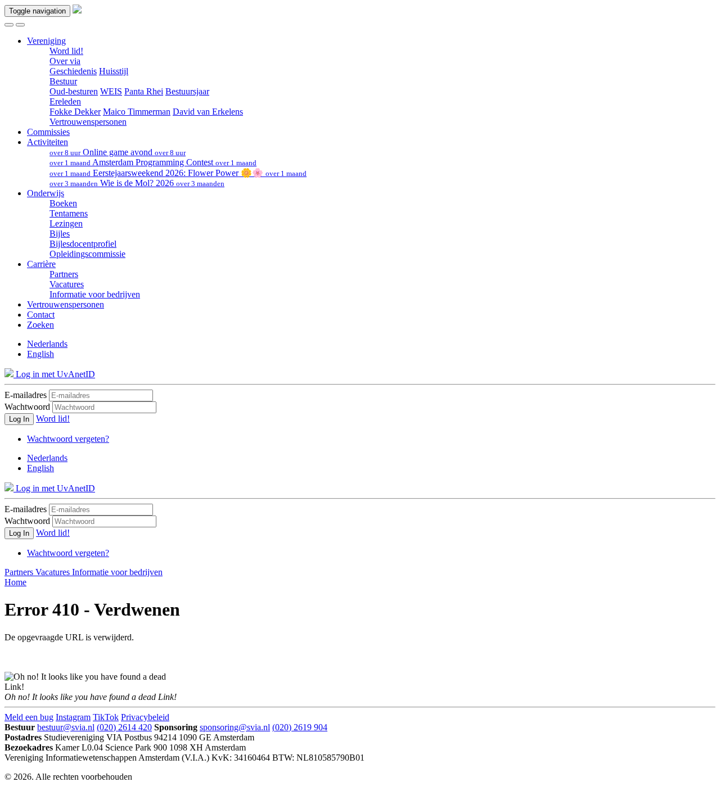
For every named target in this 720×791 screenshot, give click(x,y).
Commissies (48, 132)
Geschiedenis (73, 71)
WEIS (111, 91)
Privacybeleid (145, 717)
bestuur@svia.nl (65, 727)
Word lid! (66, 51)
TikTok (106, 717)
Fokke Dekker (75, 111)
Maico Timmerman (136, 111)
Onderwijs (45, 193)
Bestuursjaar (187, 91)
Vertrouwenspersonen (88, 121)
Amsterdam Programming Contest (153, 162)
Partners (64, 274)
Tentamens (69, 213)
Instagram (73, 717)
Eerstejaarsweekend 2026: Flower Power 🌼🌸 (178, 173)
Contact (41, 314)
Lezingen (66, 223)
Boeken (63, 203)
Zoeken (40, 324)
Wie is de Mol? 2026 (137, 183)
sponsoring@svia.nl (235, 727)
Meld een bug (28, 717)
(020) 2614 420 (124, 727)
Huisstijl (113, 71)
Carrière (41, 264)
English (40, 354)
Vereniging (46, 41)
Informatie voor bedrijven (95, 294)
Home (15, 582)
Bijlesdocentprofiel (83, 243)
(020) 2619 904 (299, 727)
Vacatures (67, 284)
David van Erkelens (208, 111)
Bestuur (63, 81)
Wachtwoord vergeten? (68, 439)
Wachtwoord (27, 407)
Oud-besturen (74, 91)
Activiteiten (47, 142)
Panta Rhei (143, 91)
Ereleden (65, 101)
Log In (19, 419)
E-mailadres (25, 395)
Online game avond (118, 152)
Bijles (60, 233)
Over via (65, 61)
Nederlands (47, 344)
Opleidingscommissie (87, 254)
